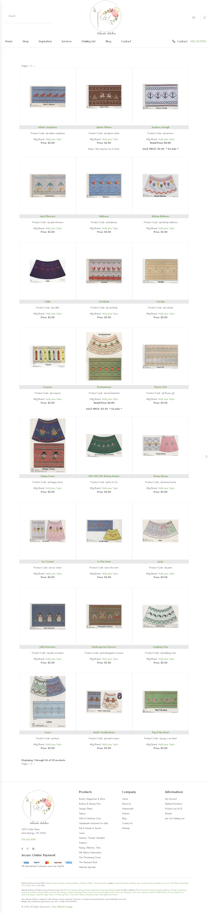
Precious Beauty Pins (175, 892)
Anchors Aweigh (160, 127)
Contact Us (127, 823)
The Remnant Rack (88, 862)
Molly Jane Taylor (54, 139)
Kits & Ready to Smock (90, 828)
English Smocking (75, 892)
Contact (126, 41)
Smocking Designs (28, 894)
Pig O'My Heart (160, 732)
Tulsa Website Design (62, 906)
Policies (125, 813)
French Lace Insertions (140, 892)
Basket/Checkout (173, 803)
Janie (160, 561)
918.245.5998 (198, 41)
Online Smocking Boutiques (105, 890)
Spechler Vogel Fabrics (45, 894)
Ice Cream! (48, 561)
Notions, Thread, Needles (92, 838)
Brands (168, 813)
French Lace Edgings (123, 892)
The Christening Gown (90, 857)
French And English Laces (103, 892)
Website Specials (87, 867)
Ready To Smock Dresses (55, 883)
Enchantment (104, 387)
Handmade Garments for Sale (93, 823)
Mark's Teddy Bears (104, 732)
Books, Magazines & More (92, 799)
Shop (26, 41)
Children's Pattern (86, 883)
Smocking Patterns (72, 883)
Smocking (25, 892)
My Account (171, 799)
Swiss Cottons (113, 894)
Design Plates (85, 808)
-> (34, 66)
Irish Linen (166, 883)
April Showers (47, 216)
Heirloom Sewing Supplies (151, 883)
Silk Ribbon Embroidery (90, 852)
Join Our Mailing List (174, 818)
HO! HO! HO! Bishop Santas (104, 476)
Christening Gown (101, 883)
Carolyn (160, 301)
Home (9, 41)
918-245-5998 (29, 839)
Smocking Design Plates (95, 894)
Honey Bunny (160, 476)
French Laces (87, 892)
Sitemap (126, 828)
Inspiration (45, 41)
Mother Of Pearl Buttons (158, 892)
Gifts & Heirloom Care (90, 818)
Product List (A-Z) (173, 808)
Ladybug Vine (160, 647)
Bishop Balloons (160, 216)
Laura (47, 732)
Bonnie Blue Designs (59, 892)
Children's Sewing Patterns (40, 892)
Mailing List (89, 41)
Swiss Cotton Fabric (29, 885)
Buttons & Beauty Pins (89, 803)
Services (67, 41)
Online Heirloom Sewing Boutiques (78, 890)
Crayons (47, 387)
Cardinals (104, 301)
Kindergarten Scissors (104, 647)
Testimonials (127, 808)
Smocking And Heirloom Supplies (149, 890)
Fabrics (82, 813)
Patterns (83, 842)
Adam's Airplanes (47, 127)
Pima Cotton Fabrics (77, 894)
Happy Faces (48, 476)
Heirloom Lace (134, 883)
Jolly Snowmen (47, 647)
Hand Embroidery (121, 883)
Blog (108, 41)
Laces (82, 833)
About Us (126, 803)
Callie (47, 301)
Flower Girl (160, 387)
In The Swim (104, 561)
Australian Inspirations (178, 890)
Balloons (104, 216)
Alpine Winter (104, 127)
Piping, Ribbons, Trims (90, 847)
